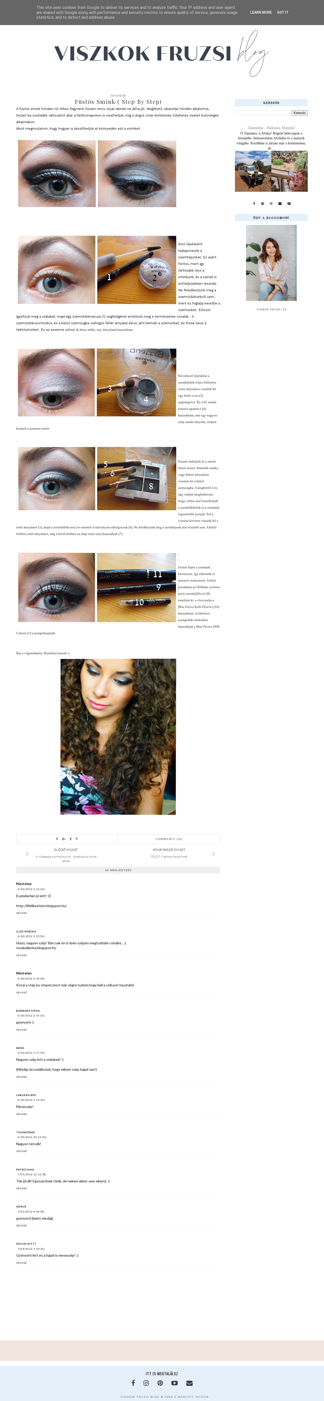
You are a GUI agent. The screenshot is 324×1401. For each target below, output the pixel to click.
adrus (21, 1206)
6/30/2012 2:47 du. (32, 1015)
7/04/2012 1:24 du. (32, 1248)
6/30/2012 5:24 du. (32, 1099)
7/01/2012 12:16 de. (32, 1174)
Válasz (21, 912)
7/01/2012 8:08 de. (31, 1211)
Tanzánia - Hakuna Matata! (271, 127)
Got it (283, 12)
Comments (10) (169, 839)
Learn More (261, 12)
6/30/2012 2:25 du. (32, 889)
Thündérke (25, 1132)
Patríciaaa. (25, 1169)
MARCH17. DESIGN (193, 1396)
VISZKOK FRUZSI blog (140, 1396)
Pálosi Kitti (26, 1243)
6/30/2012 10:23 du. (32, 1137)
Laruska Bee (26, 1095)
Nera (20, 1047)
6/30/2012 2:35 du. (32, 936)
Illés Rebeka (26, 931)
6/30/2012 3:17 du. (32, 1052)
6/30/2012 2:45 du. (32, 978)
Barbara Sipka (28, 1010)
